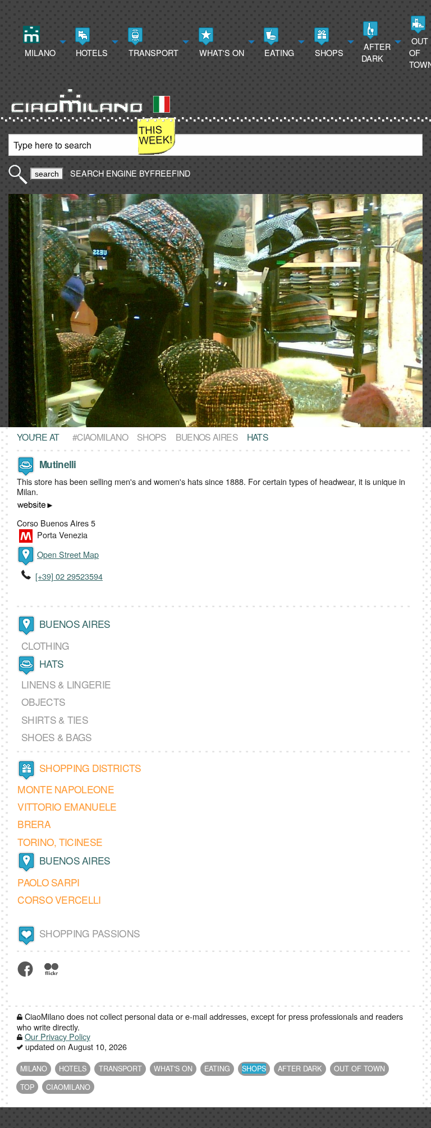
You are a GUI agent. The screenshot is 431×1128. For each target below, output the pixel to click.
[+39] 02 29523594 (69, 576)
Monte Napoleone (65, 789)
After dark (376, 52)
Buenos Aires (207, 437)
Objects (43, 702)
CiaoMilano (68, 1087)
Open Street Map (68, 554)
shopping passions (89, 933)
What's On (220, 52)
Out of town (359, 1069)
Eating (278, 52)
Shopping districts (90, 768)
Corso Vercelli (58, 900)
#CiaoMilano (100, 437)
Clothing (45, 646)
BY (163, 173)
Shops (328, 52)
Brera (34, 824)
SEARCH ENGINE (103, 173)
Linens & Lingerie (66, 684)
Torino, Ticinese (59, 842)
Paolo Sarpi (48, 882)
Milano (39, 52)
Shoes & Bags (56, 737)
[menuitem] (43, 42)
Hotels (91, 52)
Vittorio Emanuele (66, 806)
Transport (152, 52)
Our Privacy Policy (57, 1036)
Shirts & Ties (54, 720)
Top (27, 1087)
